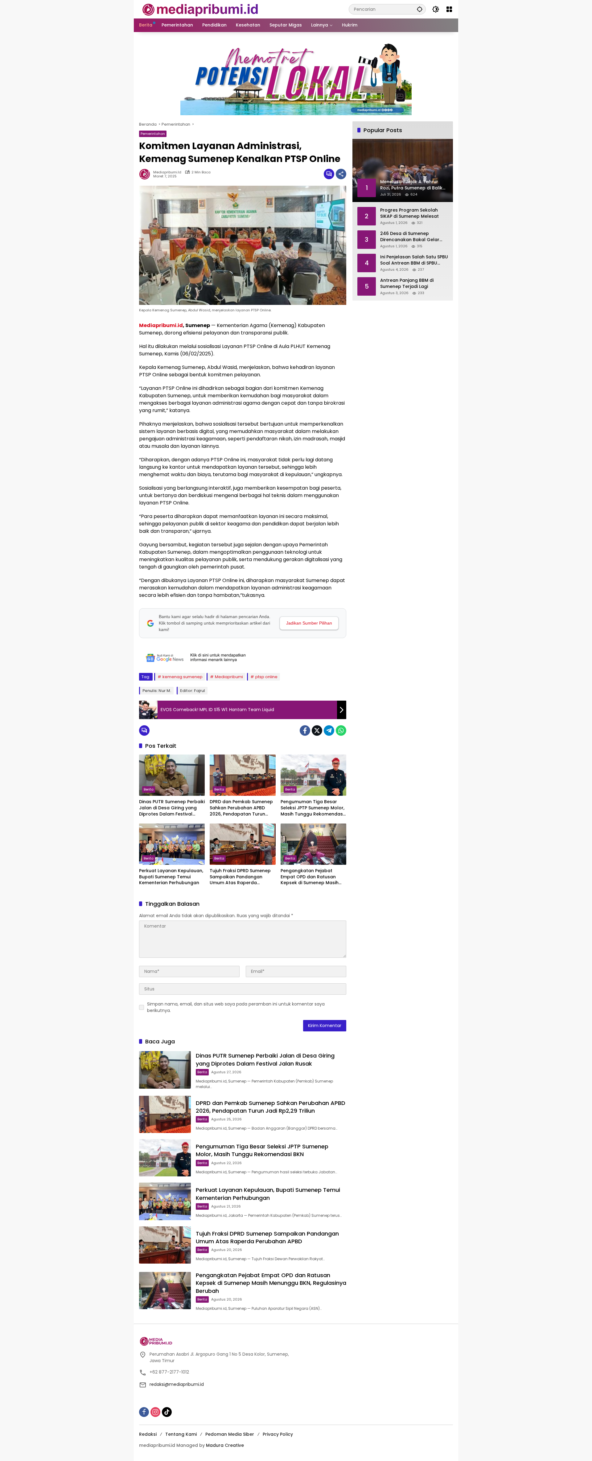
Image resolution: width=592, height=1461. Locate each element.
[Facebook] (305, 730)
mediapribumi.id (167, 172)
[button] (419, 9)
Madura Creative (225, 1445)
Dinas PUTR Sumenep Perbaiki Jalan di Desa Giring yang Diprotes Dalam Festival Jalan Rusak (172, 808)
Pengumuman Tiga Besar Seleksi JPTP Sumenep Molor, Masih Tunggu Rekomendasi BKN (312, 808)
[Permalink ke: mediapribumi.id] (146, 174)
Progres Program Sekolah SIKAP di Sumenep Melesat (409, 213)
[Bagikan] (341, 174)
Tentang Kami (181, 1434)
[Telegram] (329, 730)
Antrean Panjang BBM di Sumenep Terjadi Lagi (407, 283)
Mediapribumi (229, 677)
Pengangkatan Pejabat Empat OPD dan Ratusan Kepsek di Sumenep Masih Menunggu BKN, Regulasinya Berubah (312, 877)
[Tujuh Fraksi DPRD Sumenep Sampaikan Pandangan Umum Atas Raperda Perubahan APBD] (242, 844)
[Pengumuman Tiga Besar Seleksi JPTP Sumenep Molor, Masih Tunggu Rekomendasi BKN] (313, 775)
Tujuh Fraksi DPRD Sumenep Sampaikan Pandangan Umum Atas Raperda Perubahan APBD (240, 877)
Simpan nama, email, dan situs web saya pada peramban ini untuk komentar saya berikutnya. (236, 1007)
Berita (149, 789)
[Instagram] (155, 1412)
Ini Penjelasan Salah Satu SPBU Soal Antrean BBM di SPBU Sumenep (414, 260)
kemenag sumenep (182, 677)
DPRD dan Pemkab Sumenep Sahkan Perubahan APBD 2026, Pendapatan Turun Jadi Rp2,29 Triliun (241, 808)
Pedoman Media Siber (229, 1434)
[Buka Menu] (449, 9)
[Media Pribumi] (200, 9)
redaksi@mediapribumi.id (177, 1384)
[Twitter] (317, 730)
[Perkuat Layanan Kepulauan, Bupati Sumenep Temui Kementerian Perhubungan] (172, 844)
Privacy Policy (278, 1434)
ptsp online (266, 677)
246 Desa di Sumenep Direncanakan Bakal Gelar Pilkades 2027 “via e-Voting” (412, 237)
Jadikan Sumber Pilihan (309, 623)
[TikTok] (167, 1412)
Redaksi (148, 1434)
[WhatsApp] (341, 730)
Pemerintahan (153, 133)
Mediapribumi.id (161, 325)
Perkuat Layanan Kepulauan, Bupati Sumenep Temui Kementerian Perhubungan (171, 877)
